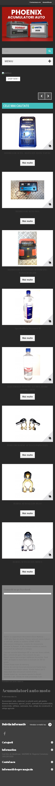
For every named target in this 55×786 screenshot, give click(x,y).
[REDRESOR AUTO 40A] (27, 190)
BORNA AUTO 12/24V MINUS (27, 561)
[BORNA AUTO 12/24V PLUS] (27, 482)
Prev (41, 96)
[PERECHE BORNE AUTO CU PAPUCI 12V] (27, 424)
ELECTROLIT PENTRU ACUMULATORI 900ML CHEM (27, 388)
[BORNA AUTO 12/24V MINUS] (27, 540)
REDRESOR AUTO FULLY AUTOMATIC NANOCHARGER (27, 271)
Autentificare (47, 2)
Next (48, 96)
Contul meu (8, 762)
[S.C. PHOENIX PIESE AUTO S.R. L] (27, 24)
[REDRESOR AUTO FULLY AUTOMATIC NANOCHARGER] (27, 248)
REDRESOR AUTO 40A (27, 211)
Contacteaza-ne (35, 2)
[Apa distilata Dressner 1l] (27, 307)
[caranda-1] (27, 82)
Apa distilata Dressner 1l (27, 328)
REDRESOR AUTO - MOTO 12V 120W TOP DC (27, 153)
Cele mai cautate (16, 106)
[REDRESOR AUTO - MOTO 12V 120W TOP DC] (27, 131)
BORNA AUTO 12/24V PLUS (27, 503)
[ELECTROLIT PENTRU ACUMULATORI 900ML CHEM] (27, 365)
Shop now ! (13, 79)
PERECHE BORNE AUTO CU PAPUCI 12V (27, 445)
